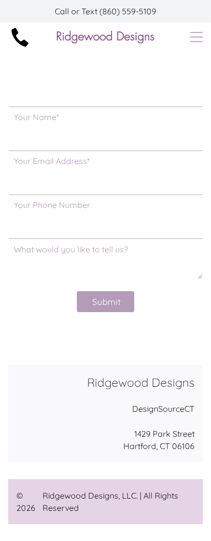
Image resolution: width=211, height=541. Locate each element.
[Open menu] (196, 37)
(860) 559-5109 (127, 11)
